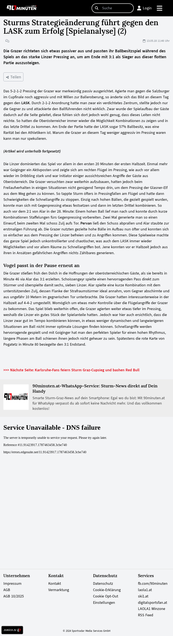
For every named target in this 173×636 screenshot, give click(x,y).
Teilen (15, 77)
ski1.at (143, 596)
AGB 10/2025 (13, 596)
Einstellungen (104, 602)
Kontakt (54, 583)
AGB (6, 590)
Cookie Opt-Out (105, 596)
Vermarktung (58, 590)
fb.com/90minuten (153, 583)
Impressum (12, 583)
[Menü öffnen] (160, 8)
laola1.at (145, 590)
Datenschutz (103, 583)
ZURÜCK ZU (10, 630)
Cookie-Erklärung (107, 590)
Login (147, 8)
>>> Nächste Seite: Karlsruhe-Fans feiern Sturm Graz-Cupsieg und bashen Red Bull (71, 370)
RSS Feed (145, 615)
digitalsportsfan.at (152, 602)
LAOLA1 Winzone (151, 609)
